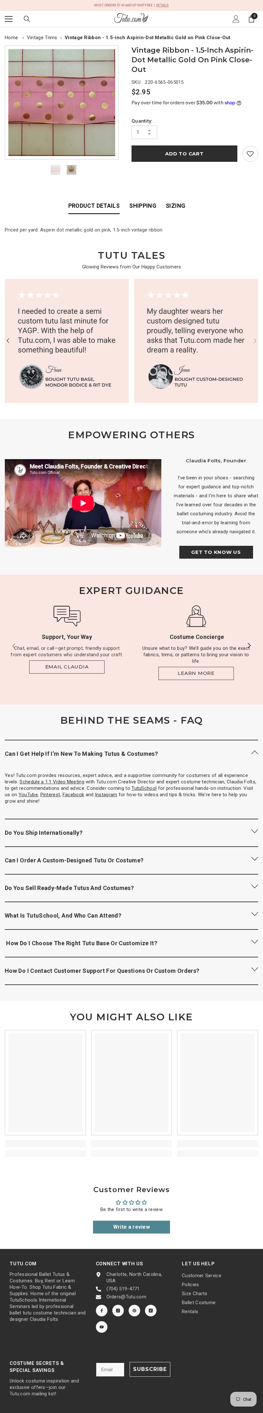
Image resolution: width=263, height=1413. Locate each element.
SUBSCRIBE (150, 1369)
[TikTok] (151, 1310)
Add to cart (184, 154)
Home (11, 37)
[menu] (9, 19)
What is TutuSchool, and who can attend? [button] (63, 915)
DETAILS (162, 5)
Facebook (73, 795)
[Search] (27, 19)
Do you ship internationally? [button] (43, 832)
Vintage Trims (42, 37)
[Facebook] (101, 1310)
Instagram (106, 795)
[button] (7, 340)
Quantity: (142, 121)
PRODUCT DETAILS (94, 205)
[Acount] (236, 18)
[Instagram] (118, 1310)
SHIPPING (142, 205)
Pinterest (50, 795)
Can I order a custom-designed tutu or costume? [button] (74, 860)
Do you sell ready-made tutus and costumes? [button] (69, 888)
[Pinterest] (134, 1310)
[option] (63, 103)
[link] (250, 154)
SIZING (175, 205)
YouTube (28, 795)
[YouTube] (101, 1327)
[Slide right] (249, 646)
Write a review (131, 1227)
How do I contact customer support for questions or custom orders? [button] (102, 970)
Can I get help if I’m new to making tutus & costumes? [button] (81, 753)
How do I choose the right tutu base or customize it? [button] (81, 943)
